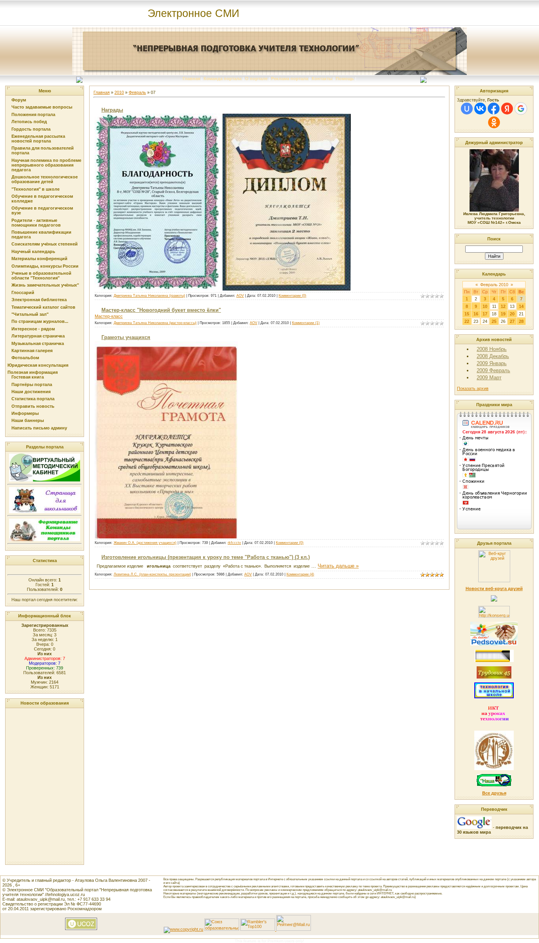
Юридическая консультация (37, 365)
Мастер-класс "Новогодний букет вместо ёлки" (161, 310)
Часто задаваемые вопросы (41, 107)
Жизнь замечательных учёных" (45, 285)
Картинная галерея (31, 350)
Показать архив (472, 388)
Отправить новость (32, 406)
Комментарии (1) (306, 323)
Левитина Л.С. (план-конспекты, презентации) (152, 574)
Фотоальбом (25, 357)
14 (521, 306)
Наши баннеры (27, 420)
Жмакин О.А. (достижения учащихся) (145, 543)
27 (512, 321)
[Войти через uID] (467, 108)
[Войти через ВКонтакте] (480, 108)
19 (503, 313)
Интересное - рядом (33, 328)
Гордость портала (31, 129)
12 (503, 306)
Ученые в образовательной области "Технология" (41, 275)
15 (466, 313)
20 (512, 313)
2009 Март (489, 378)
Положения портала (33, 114)
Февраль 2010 (494, 284)
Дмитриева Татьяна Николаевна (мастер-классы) (155, 323)
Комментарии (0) (292, 296)
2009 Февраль (493, 370)
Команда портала (222, 78)
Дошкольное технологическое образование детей (44, 179)
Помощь (345, 78)
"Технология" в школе (35, 189)
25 (494, 321)
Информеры (25, 413)
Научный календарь (33, 251)
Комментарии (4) (300, 574)
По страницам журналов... (39, 321)
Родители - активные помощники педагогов (36, 222)
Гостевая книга (27, 377)
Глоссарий (22, 292)
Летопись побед (29, 121)
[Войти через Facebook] (494, 108)
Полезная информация (32, 372)
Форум (18, 99)
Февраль (137, 92)
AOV (240, 296)
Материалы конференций (39, 258)
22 (466, 321)
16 (475, 313)
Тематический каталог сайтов (43, 307)
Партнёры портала (31, 384)
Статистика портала (32, 398)
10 (485, 306)
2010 (119, 92)
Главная (191, 78)
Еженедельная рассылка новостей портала (38, 138)
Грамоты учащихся (125, 337)
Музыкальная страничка (37, 343)
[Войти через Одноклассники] (494, 122)
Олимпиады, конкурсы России (45, 266)
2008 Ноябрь (492, 349)
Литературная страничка (38, 336)
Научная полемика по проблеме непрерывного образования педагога (46, 165)
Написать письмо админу (39, 428)
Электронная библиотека (39, 299)
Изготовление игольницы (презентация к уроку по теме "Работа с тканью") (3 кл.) (205, 557)
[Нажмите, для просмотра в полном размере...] (166, 536)
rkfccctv (234, 543)
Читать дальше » (338, 566)
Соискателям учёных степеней (44, 244)
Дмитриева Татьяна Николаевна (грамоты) (149, 296)
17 (485, 313)
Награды (112, 110)
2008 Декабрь (493, 356)
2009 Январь (492, 363)
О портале (256, 78)
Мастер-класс (109, 316)
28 (521, 321)
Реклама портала (289, 78)
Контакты (322, 78)
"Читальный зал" (30, 314)
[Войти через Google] (521, 108)
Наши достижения (31, 391)
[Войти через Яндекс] (507, 108)
